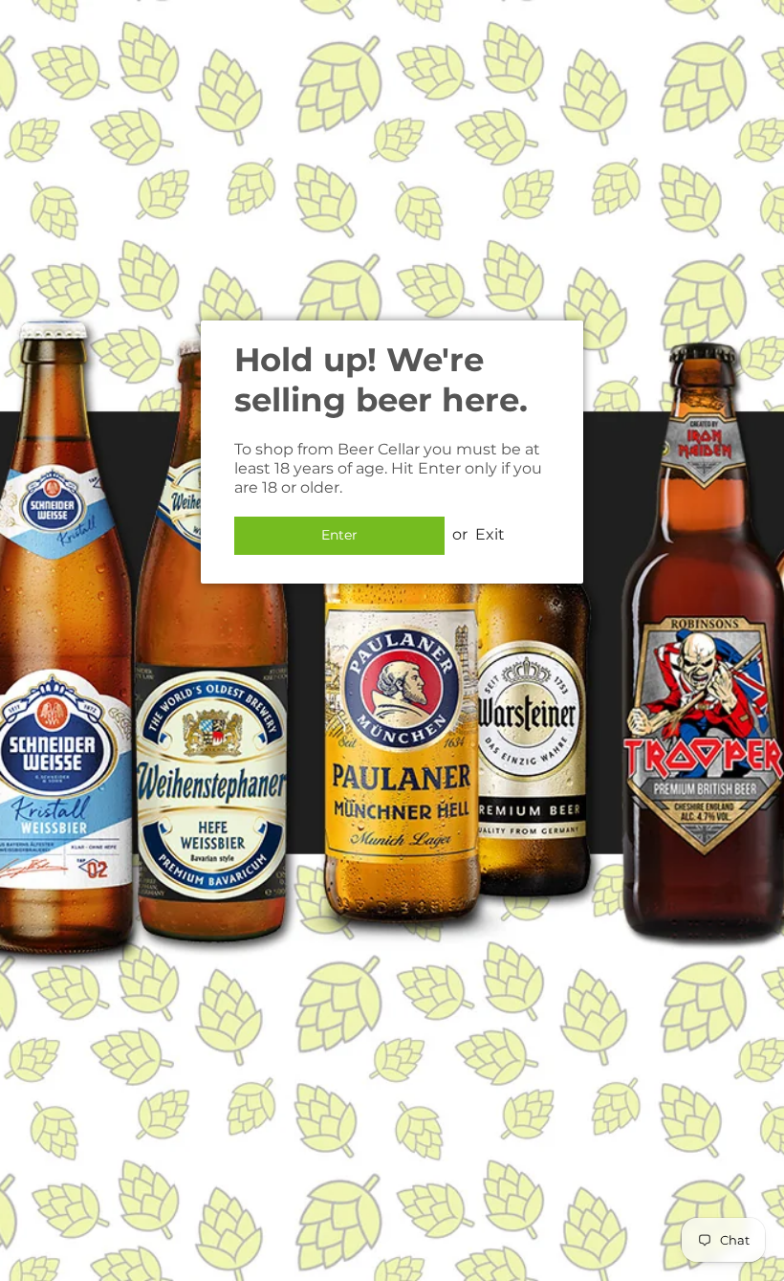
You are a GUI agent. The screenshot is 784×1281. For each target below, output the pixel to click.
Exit (490, 534)
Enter (339, 534)
